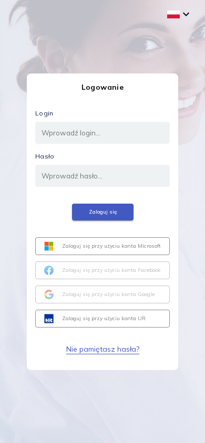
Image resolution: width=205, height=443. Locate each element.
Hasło (45, 156)
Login (44, 113)
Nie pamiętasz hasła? (102, 349)
